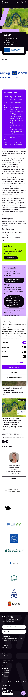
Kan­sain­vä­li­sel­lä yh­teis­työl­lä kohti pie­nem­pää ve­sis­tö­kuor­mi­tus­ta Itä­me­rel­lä (13, 390)
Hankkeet (6, 6)
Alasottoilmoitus (5, 653)
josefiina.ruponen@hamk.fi (14, 471)
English (18, 2)
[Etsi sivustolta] (22, 2)
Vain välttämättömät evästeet (14, 377)
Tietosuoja (4, 662)
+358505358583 (14, 473)
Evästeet (4, 658)
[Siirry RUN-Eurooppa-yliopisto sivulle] (7, 691)
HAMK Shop (7, 632)
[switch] (24, 347)
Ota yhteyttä (5, 645)
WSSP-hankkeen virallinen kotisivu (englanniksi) (13, 280)
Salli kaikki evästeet (14, 367)
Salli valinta (14, 372)
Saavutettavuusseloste (7, 660)
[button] (23, 693)
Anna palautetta (5, 647)
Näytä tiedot (20, 362)
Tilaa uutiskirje (10, 257)
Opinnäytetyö (6, 685)
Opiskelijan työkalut (21, 681)
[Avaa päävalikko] (25, 2)
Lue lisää (13, 478)
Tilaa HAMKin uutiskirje (10, 627)
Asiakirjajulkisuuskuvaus (7, 655)
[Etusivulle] (6, 2)
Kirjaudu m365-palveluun (8, 681)
